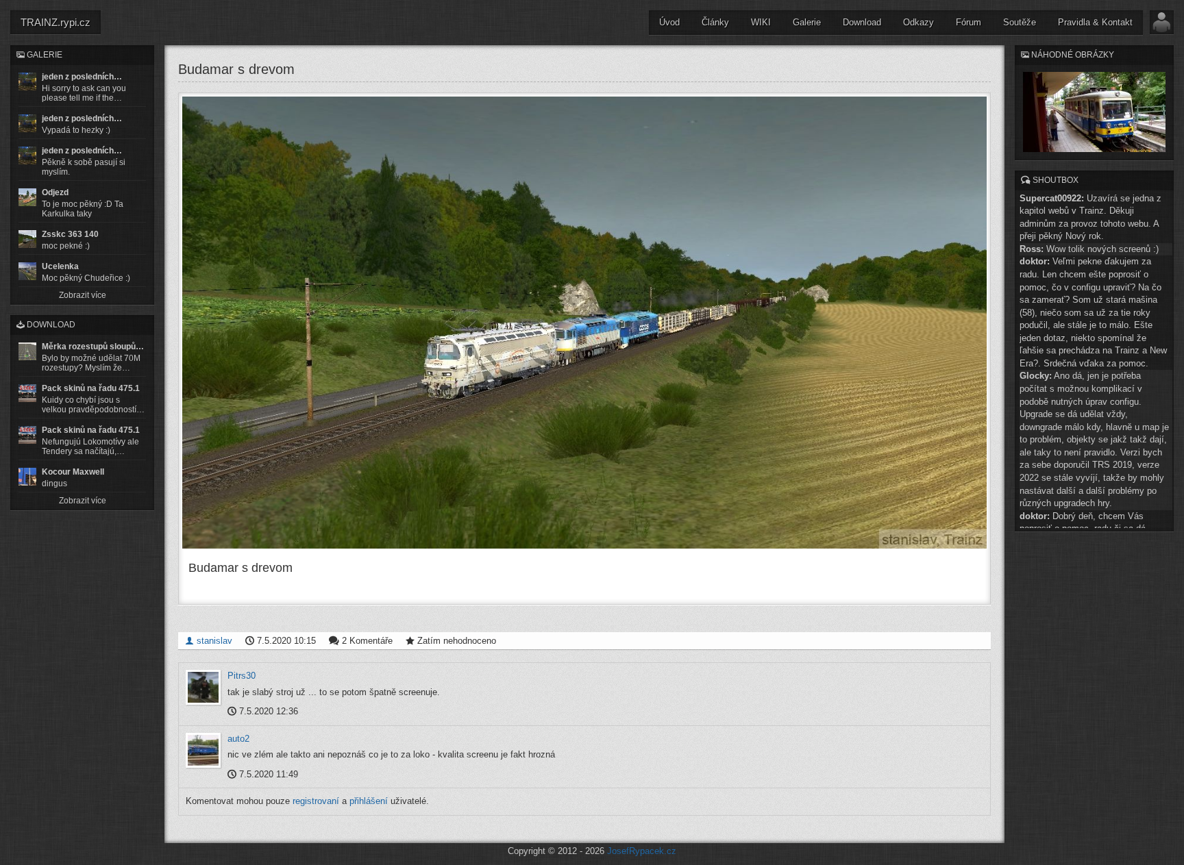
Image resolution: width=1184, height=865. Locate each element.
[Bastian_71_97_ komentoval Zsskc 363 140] (27, 239)
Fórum (968, 22)
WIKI (761, 22)
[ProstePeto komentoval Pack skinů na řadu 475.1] (27, 435)
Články (715, 22)
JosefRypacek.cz (641, 851)
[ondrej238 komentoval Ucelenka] (27, 271)
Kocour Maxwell (73, 472)
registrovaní (316, 801)
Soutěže (1019, 22)
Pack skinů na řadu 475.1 (91, 388)
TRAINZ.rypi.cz (55, 22)
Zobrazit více (82, 295)
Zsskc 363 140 (70, 234)
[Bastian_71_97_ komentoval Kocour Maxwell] (27, 477)
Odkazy (918, 22)
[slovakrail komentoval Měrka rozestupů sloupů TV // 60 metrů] (27, 351)
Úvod (669, 22)
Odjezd (55, 192)
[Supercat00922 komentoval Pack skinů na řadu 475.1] (27, 393)
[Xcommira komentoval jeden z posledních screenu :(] (27, 155)
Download (862, 22)
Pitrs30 (241, 675)
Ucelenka (60, 266)
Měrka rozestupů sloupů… (93, 346)
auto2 (238, 739)
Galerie (807, 22)
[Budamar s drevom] (584, 323)
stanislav (213, 640)
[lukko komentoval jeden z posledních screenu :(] (27, 123)
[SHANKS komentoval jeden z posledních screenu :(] (27, 81)
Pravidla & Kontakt (1095, 22)
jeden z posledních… (82, 77)
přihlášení (368, 801)
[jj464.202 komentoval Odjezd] (27, 197)
